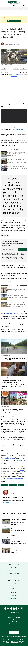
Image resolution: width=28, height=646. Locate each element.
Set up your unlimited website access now (14, 478)
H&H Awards (23, 8)
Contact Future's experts (14, 615)
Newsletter (24, 68)
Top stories (20, 485)
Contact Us (14, 585)
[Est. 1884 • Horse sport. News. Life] (14, 2)
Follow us (17, 68)
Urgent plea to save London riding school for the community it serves (13, 381)
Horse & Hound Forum (14, 600)
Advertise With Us (14, 588)
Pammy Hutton (5, 546)
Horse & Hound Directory (14, 598)
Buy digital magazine (14, 617)
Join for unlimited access (14, 20)
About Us (14, 583)
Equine (3, 26)
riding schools (20, 74)
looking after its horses (19, 129)
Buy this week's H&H (14, 612)
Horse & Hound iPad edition (14, 573)
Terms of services (19, 253)
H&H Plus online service (20, 460)
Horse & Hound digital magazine (14, 576)
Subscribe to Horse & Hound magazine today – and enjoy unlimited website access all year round (14, 410)
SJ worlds (3, 8)
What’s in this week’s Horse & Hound (14, 570)
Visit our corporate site (21, 637)
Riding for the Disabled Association (13, 313)
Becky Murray (5, 537)
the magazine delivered (9, 458)
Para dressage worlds (12, 8)
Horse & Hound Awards (14, 595)
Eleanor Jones (9, 43)
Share (4, 68)
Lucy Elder (4, 526)
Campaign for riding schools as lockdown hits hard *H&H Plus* (13, 359)
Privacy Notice (20, 254)
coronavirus (14, 76)
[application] (14, 116)
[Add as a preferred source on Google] (14, 632)
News (18, 44)
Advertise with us (14, 623)
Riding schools (12, 485)
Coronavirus (4, 485)
